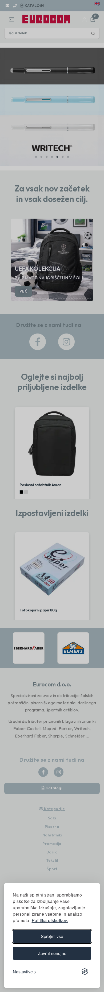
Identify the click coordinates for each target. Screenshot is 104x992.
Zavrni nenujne (52, 953)
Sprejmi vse (52, 936)
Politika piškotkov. (50, 920)
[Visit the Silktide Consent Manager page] (84, 971)
